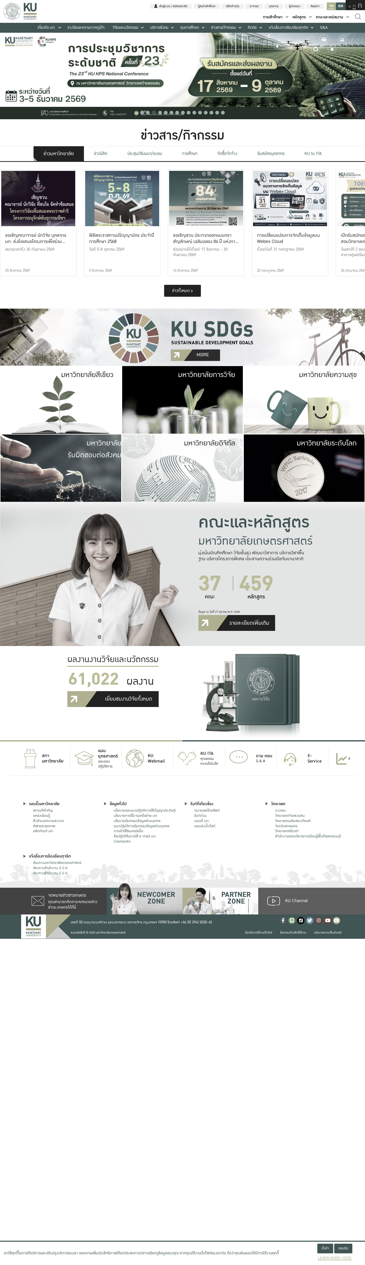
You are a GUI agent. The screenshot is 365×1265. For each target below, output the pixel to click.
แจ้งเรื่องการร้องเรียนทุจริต (288, 28)
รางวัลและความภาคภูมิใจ (86, 28)
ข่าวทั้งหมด (181, 290)
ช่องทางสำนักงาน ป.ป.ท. (51, 873)
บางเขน (280, 810)
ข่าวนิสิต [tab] (100, 153)
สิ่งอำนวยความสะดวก (48, 821)
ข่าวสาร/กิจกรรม (223, 28)
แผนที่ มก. (202, 821)
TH (331, 6)
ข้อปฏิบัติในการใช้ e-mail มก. (135, 836)
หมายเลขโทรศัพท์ (207, 810)
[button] (142, 113)
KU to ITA (313, 153)
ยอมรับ (343, 1248)
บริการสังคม (159, 28)
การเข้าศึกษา (273, 17)
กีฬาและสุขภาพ (44, 826)
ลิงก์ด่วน (200, 816)
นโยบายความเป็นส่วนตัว (328, 932)
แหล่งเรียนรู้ (41, 816)
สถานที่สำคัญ (43, 810)
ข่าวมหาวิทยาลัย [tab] (58, 154)
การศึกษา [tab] (189, 153)
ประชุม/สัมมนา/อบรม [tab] (144, 153)
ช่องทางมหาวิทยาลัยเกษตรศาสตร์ (57, 863)
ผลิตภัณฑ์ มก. (43, 831)
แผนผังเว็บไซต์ (204, 826)
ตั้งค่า (325, 1248)
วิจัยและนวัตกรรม (125, 28)
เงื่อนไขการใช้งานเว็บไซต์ (258, 932)
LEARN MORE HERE (335, 1258)
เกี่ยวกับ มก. (46, 28)
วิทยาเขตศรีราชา (287, 831)
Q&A (324, 28)
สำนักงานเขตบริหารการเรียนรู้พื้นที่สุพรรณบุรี (308, 836)
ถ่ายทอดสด (122, 841)
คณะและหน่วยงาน (329, 17)
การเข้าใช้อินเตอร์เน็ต (128, 831)
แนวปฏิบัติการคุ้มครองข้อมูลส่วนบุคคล (141, 826)
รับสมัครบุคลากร (271, 153)
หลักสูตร (299, 17)
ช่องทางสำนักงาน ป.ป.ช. (50, 868)
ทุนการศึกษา (189, 28)
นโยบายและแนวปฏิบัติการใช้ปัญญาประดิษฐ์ (144, 810)
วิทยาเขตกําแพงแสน (290, 816)
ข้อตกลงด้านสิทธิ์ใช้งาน (293, 932)
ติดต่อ (252, 28)
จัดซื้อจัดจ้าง (227, 153)
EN (340, 6)
